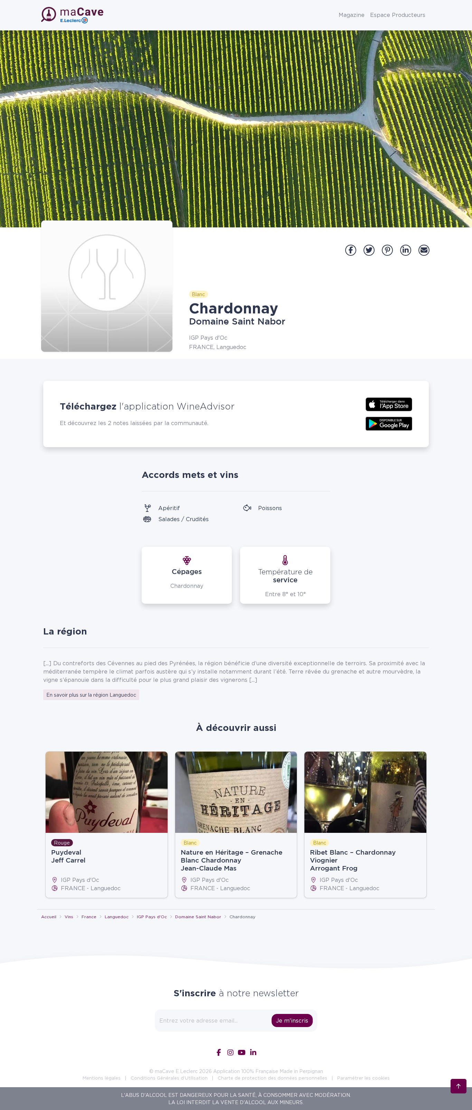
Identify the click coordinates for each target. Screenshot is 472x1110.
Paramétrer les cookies (363, 1077)
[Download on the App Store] (389, 404)
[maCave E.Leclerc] (73, 15)
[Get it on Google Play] (389, 423)
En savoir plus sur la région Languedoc (91, 694)
